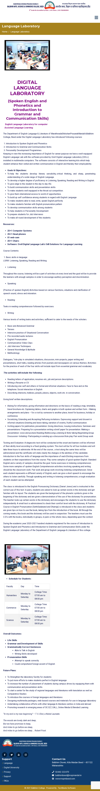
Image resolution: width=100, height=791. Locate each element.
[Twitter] (11, 754)
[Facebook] (4, 754)
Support (7, 776)
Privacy (7, 772)
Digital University (11, 767)
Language (8, 763)
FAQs (6, 781)
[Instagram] (25, 754)
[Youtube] (18, 754)
